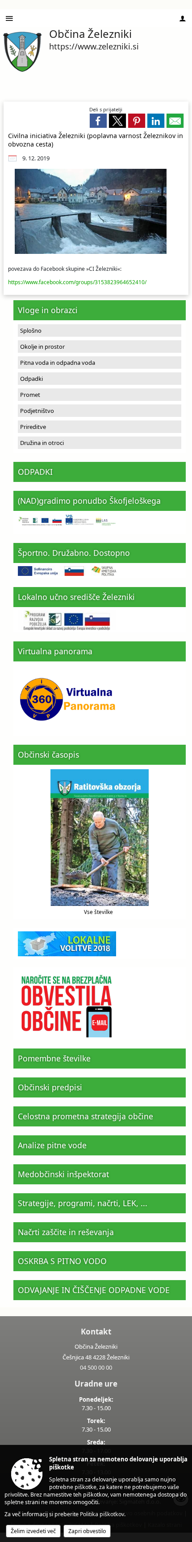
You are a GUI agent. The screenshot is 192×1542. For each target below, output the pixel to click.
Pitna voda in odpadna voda (57, 363)
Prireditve (33, 427)
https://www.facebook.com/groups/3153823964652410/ (77, 282)
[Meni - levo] (9, 18)
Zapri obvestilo (87, 1531)
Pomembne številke (54, 1058)
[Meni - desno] (182, 18)
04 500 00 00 (96, 1367)
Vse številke (98, 911)
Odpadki (31, 379)
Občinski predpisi (50, 1087)
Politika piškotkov (102, 1514)
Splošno (31, 330)
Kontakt (96, 1331)
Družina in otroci (42, 443)
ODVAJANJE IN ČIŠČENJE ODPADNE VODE (94, 1290)
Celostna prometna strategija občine (85, 1116)
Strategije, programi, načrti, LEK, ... (82, 1203)
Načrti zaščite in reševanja (66, 1232)
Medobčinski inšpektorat (63, 1174)
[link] (98, 121)
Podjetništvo (37, 411)
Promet (30, 395)
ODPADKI (35, 471)
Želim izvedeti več (33, 1531)
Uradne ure (96, 1384)
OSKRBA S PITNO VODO (62, 1261)
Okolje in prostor (42, 347)
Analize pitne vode (52, 1145)
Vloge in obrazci (48, 310)
